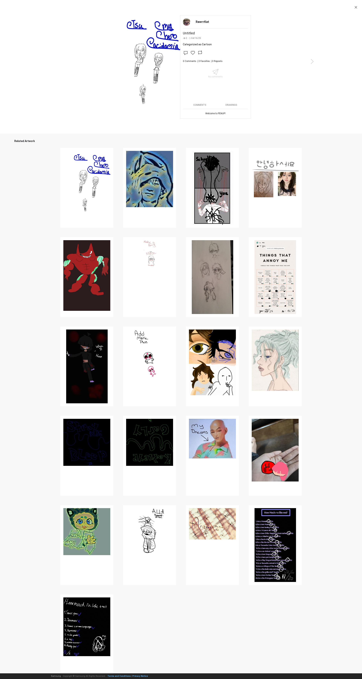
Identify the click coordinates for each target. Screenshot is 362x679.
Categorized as (197, 44)
